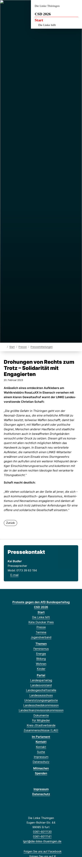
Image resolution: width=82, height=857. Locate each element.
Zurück (10, 523)
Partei (41, 675)
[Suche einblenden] (66, 6)
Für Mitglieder (41, 720)
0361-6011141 (42, 836)
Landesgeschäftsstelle (41, 690)
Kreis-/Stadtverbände (41, 725)
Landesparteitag (41, 680)
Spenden (41, 773)
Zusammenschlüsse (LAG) (41, 730)
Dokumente (41, 715)
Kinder (41, 669)
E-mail (14, 575)
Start (39, 20)
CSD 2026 (43, 14)
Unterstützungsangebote (41, 700)
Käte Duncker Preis (41, 622)
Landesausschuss (41, 695)
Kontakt (41, 742)
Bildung (41, 658)
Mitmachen (41, 768)
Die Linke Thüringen (47, 6)
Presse (22, 346)
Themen (41, 644)
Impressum (41, 757)
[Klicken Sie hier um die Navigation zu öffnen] (76, 6)
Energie (41, 653)
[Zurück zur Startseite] (5, 346)
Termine (41, 632)
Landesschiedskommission (41, 705)
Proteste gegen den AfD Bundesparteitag (41, 602)
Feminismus (41, 648)
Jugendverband (41, 637)
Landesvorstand (41, 685)
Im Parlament (41, 737)
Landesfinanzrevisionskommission (41, 710)
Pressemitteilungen (42, 346)
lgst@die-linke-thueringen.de (42, 841)
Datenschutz (41, 762)
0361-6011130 (42, 832)
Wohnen (41, 664)
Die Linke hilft (47, 25)
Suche (41, 752)
